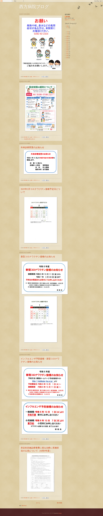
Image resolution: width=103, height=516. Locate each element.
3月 (68, 33)
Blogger (60, 513)
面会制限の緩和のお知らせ (29, 139)
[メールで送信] (42, 76)
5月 (68, 31)
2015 (67, 55)
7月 (68, 27)
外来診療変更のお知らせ (32, 147)
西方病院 (68, 16)
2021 (67, 44)
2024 (67, 38)
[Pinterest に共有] (47, 76)
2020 (67, 46)
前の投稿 (59, 503)
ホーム (38, 503)
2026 (67, 26)
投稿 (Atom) (24, 505)
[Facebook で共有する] (46, 76)
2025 (67, 36)
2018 (67, 49)
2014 (67, 57)
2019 (67, 48)
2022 (67, 42)
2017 (67, 51)
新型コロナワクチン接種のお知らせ (38, 256)
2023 (67, 40)
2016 (67, 53)
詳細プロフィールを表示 (70, 19)
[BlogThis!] (43, 76)
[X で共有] (45, 76)
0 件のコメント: (36, 76)
